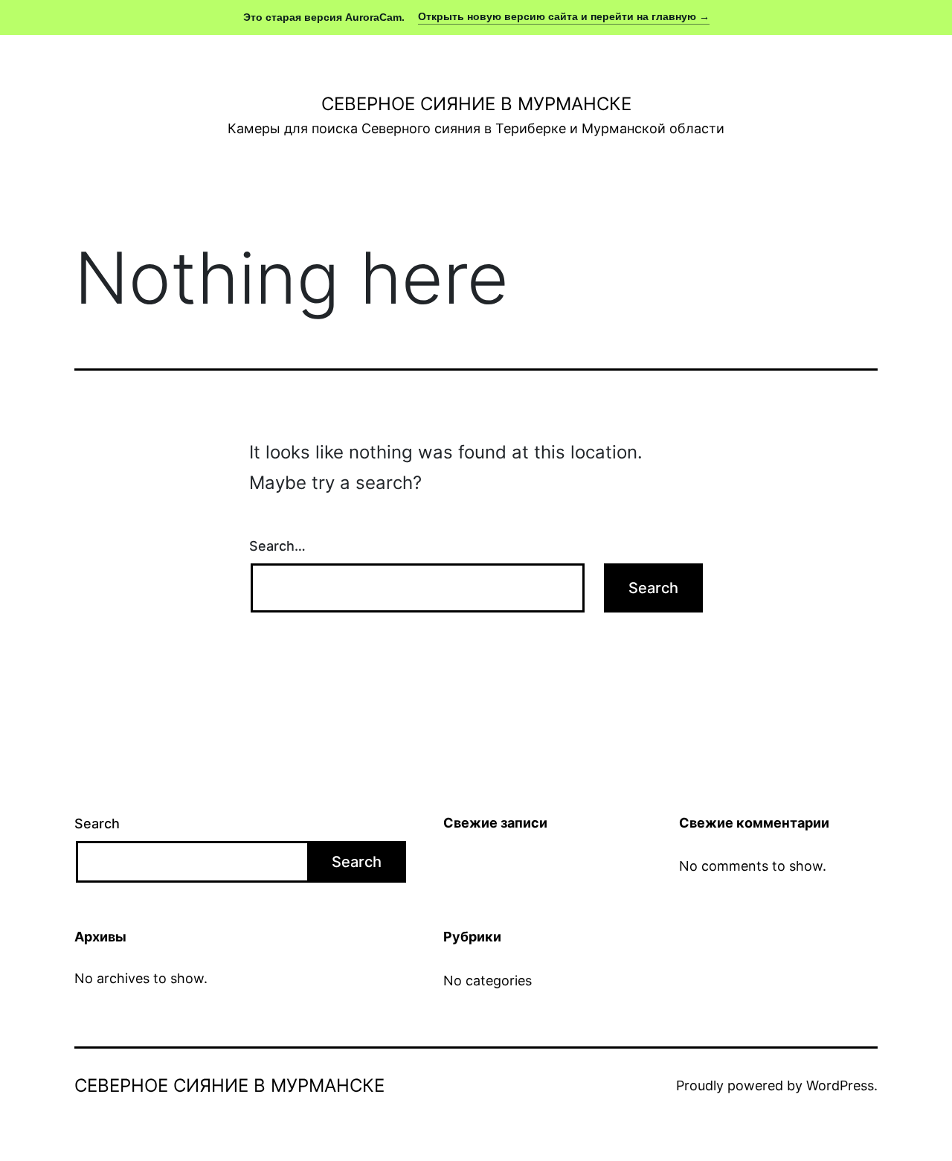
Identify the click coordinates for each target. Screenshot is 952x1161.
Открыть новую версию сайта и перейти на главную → (564, 16)
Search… (277, 546)
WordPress (840, 1085)
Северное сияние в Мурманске (476, 104)
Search (97, 823)
